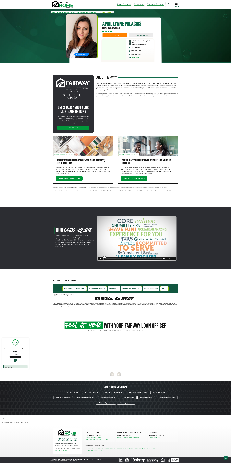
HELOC (164, 288)
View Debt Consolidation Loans (134, 178)
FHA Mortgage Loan (63, 397)
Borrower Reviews (155, 4)
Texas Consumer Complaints (125, 448)
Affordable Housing (91, 392)
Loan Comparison (151, 288)
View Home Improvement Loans (69, 178)
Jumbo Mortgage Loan (108, 397)
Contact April (73, 128)
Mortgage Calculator (97, 288)
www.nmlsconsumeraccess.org (59, 460)
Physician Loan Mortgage (113, 392)
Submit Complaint (154, 437)
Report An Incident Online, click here (128, 437)
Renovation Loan (146, 397)
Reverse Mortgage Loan (167, 397)
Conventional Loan (159, 392)
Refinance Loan (128, 397)
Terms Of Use (99, 448)
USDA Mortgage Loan (106, 403)
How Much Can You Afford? (74, 288)
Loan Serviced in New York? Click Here (97, 439)
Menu (176, 6)
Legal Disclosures (110, 448)
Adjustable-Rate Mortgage (138, 392)
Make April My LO (82, 54)
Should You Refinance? (131, 288)
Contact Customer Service (93, 437)
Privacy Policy (89, 448)
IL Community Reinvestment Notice (145, 448)
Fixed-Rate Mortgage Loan (85, 397)
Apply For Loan (115, 35)
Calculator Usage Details (65, 295)
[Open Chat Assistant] (226, 458)
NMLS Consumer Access (62, 450)
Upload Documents (141, 35)
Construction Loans (71, 392)
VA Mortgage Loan (126, 403)
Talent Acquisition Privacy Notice (94, 450)
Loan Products (124, 4)
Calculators (139, 4)
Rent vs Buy (113, 288)
